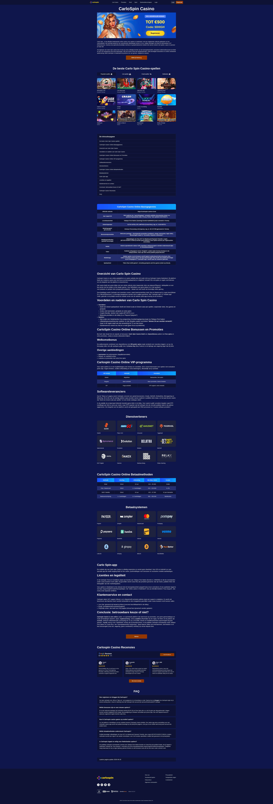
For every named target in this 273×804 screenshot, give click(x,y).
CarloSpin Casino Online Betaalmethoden (111, 169)
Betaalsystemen (103, 173)
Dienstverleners (103, 166)
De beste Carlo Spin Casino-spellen (109, 141)
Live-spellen (125, 74)
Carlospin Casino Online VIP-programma (111, 159)
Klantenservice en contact (106, 183)
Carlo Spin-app (103, 176)
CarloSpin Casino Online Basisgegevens (110, 144)
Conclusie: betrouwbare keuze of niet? (110, 187)
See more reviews (136, 680)
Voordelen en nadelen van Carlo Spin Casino (112, 151)
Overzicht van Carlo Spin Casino (108, 148)
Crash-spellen (145, 74)
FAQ (100, 194)
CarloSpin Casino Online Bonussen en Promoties (113, 155)
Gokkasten (165, 74)
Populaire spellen (105, 74)
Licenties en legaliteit (105, 180)
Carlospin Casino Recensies (107, 190)
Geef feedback (167, 654)
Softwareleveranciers (105, 162)
